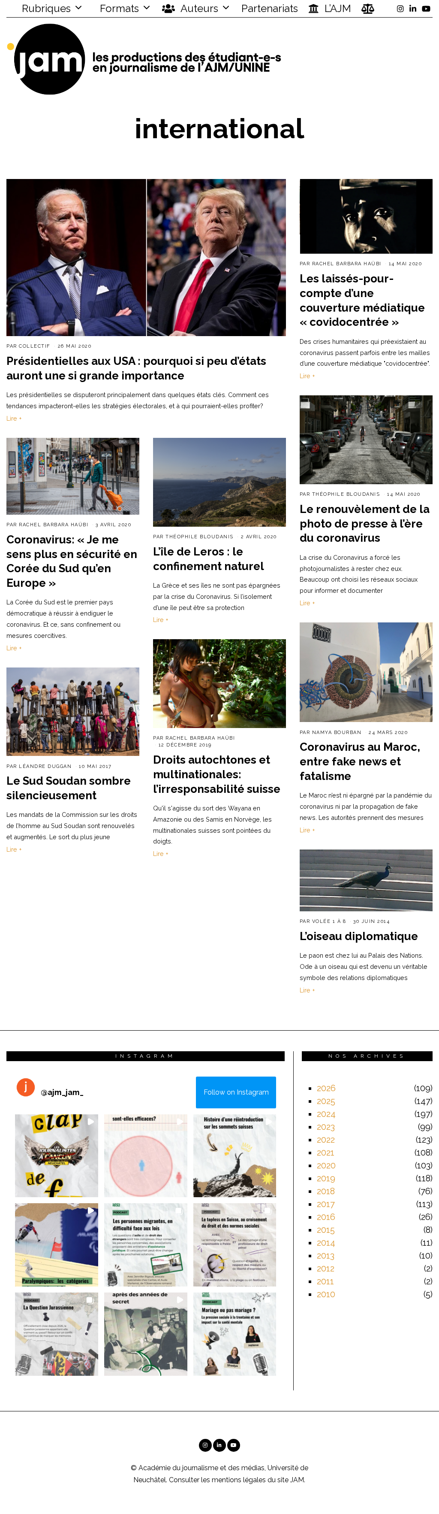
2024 (326, 1114)
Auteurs (198, 8)
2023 (326, 1127)
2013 (325, 1255)
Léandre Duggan (45, 766)
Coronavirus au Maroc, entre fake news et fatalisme (360, 761)
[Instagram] (400, 8)
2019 (326, 1178)
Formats (118, 8)
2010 (326, 1294)
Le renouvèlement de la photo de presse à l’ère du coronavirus (365, 524)
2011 (325, 1281)
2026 (326, 1088)
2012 (325, 1268)
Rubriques (45, 8)
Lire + (14, 418)
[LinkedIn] (412, 8)
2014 (326, 1243)
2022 (326, 1140)
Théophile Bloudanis (346, 494)
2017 (326, 1204)
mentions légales (239, 1480)
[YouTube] (426, 8)
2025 (326, 1101)
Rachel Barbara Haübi (347, 264)
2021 (325, 1152)
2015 (326, 1230)
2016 (326, 1217)
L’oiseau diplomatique (359, 936)
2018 (326, 1191)
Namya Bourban (337, 732)
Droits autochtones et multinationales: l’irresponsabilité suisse (216, 774)
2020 (326, 1165)
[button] (56, 1156)
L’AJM (336, 8)
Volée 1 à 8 (329, 921)
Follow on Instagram (236, 1092)
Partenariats (269, 8)
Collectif (35, 346)
